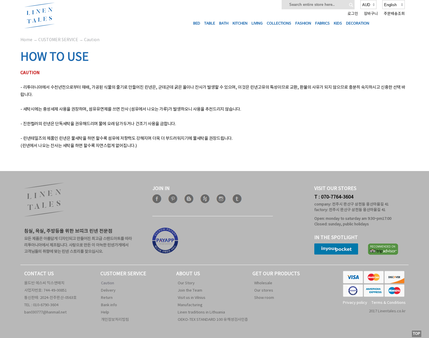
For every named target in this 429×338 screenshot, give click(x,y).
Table (209, 23)
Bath (224, 23)
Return (107, 298)
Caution (107, 283)
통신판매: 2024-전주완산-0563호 (50, 298)
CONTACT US (39, 273)
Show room (264, 298)
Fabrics (322, 23)
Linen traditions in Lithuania (201, 312)
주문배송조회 (394, 14)
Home (26, 40)
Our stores (263, 290)
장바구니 (371, 14)
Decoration (357, 23)
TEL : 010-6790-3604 (41, 305)
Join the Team (190, 290)
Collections (279, 23)
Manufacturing (190, 305)
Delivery (108, 290)
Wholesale (263, 283)
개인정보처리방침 (115, 320)
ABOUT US (188, 273)
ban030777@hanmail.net (45, 312)
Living (257, 23)
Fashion (303, 23)
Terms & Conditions (389, 303)
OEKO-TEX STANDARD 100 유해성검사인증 (213, 320)
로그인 (353, 14)
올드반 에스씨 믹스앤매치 (44, 283)
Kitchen (240, 23)
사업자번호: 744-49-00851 (45, 290)
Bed (196, 23)
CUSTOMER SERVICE (123, 273)
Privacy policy (355, 303)
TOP (416, 334)
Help (105, 312)
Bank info (109, 305)
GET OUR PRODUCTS (276, 273)
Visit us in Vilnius (191, 298)
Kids (338, 23)
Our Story (186, 283)
